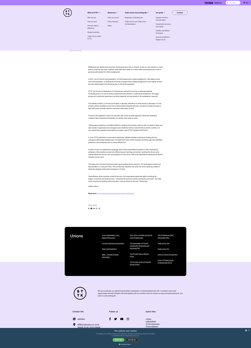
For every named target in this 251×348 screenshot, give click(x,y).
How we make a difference (93, 26)
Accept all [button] (118, 340)
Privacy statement (152, 326)
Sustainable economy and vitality (163, 25)
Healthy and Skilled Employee (162, 31)
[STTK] (67, 12)
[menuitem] (247, 2)
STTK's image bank (153, 324)
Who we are (91, 17)
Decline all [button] (132, 340)
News (110, 25)
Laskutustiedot (151, 321)
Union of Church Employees (167, 254)
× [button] (249, 330)
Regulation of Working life (134, 17)
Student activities (93, 32)
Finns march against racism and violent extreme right (115, 193)
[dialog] (125, 338)
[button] (125, 344)
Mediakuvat (218, 3)
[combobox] (233, 3)
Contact (180, 12)
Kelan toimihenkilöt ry (109, 249)
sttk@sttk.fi (81, 319)
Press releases (113, 21)
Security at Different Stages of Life (163, 38)
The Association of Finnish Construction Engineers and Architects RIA (139, 245)
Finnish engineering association (113, 243)
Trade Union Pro (163, 249)
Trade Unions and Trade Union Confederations (135, 22)
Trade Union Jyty (163, 243)
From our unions (113, 17)
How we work (92, 21)
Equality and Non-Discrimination (162, 18)
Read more (136, 336)
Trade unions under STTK (94, 37)
